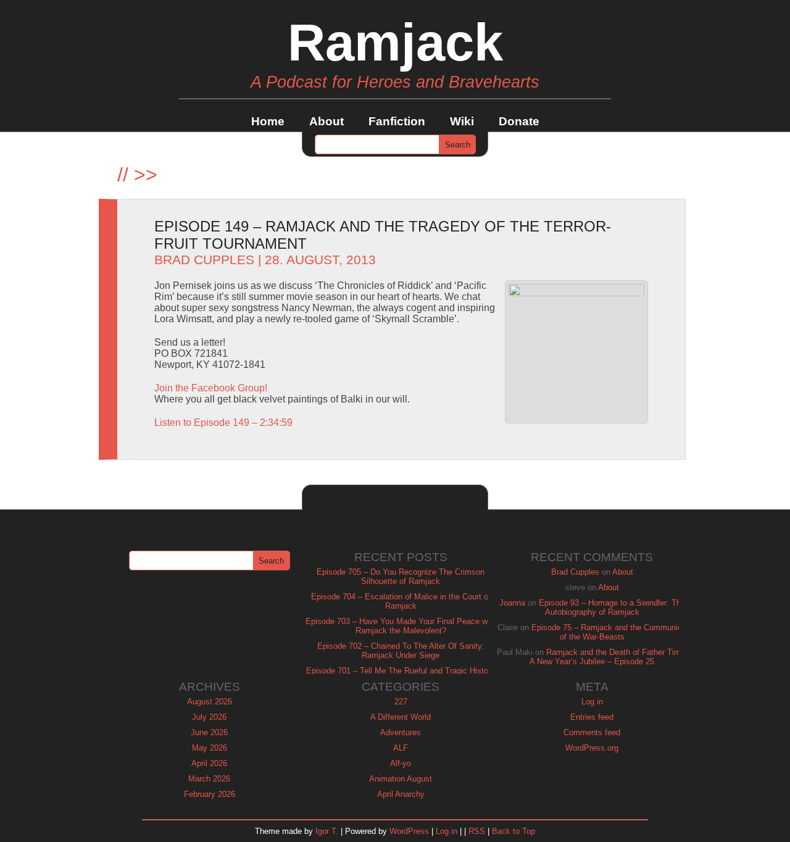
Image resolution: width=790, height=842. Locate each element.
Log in (592, 701)
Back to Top (513, 831)
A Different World (400, 717)
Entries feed (591, 717)
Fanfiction (396, 121)
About (326, 121)
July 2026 (209, 717)
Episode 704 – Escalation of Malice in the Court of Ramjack (401, 601)
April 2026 (209, 763)
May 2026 (209, 747)
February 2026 (209, 794)
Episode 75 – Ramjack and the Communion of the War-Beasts (608, 632)
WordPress (409, 831)
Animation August (400, 778)
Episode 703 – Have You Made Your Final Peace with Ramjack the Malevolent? (401, 626)
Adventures (400, 732)
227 (400, 701)
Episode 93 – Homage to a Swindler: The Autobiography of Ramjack (612, 607)
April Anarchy (401, 794)
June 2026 (209, 732)
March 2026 (209, 778)
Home (268, 121)
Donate (519, 121)
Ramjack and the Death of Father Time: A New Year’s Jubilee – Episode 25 (609, 657)
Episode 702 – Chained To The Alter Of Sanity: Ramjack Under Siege (400, 650)
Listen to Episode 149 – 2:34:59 (223, 422)
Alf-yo (400, 763)
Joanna (512, 602)
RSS (476, 831)
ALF (400, 747)
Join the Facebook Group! (210, 388)
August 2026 (209, 701)
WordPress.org (591, 747)
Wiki (462, 121)
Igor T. (326, 831)
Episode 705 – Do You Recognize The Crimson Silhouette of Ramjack (400, 576)
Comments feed (591, 732)
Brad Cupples (204, 259)
